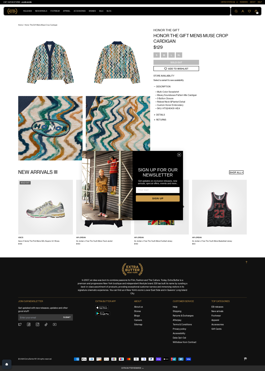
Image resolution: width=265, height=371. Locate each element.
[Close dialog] (179, 154)
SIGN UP (157, 198)
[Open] (6, 364)
